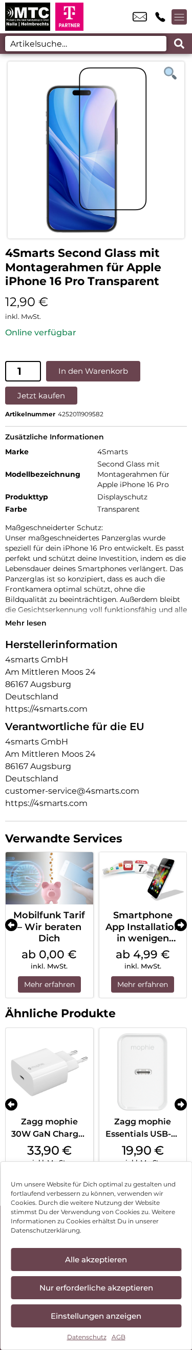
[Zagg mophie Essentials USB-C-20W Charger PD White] (143, 1072)
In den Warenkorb (93, 371)
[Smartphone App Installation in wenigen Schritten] (143, 878)
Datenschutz (86, 1337)
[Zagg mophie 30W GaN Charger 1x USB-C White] (49, 1072)
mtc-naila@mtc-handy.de (139, 17)
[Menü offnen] (179, 17)
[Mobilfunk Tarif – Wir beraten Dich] (49, 878)
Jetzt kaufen (41, 395)
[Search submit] (179, 43)
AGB (118, 1337)
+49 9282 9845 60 (160, 17)
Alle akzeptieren (96, 1259)
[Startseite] (27, 17)
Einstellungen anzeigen (96, 1316)
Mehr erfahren (49, 984)
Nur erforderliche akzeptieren (96, 1288)
